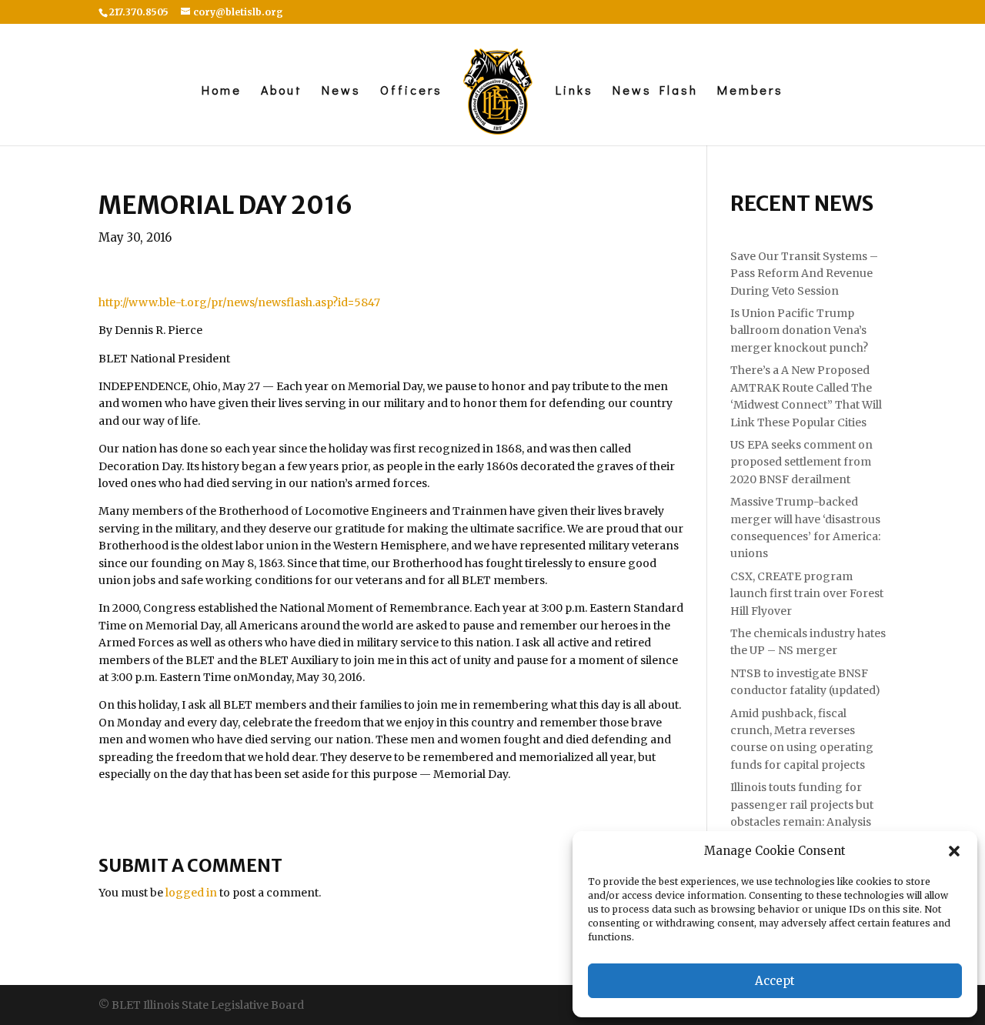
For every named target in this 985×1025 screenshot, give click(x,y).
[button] (954, 851)
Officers (411, 91)
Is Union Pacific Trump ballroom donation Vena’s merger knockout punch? (799, 330)
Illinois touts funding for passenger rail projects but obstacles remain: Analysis (801, 804)
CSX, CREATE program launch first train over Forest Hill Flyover (806, 593)
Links (574, 91)
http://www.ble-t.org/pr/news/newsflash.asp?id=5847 (239, 302)
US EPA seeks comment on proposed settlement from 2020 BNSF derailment (801, 462)
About (281, 91)
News (341, 91)
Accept (775, 980)
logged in (191, 893)
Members (750, 91)
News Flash (655, 91)
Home (222, 91)
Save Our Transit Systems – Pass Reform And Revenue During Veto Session (804, 273)
